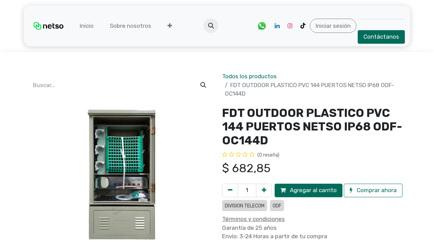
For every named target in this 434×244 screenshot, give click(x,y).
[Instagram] (290, 26)
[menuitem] (87, 26)
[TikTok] (303, 26)
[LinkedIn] (277, 26)
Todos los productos (249, 76)
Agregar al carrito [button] (313, 190)
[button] (210, 25)
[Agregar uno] (264, 190)
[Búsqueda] (203, 85)
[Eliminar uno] (230, 190)
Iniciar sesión (333, 25)
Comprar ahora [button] (376, 190)
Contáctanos (381, 36)
